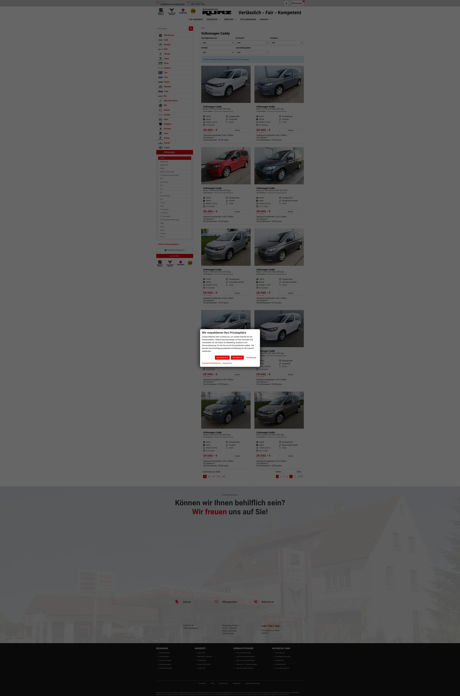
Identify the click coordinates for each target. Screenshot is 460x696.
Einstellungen (251, 358)
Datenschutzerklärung (211, 363)
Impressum (227, 363)
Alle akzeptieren (222, 358)
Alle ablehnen (237, 358)
